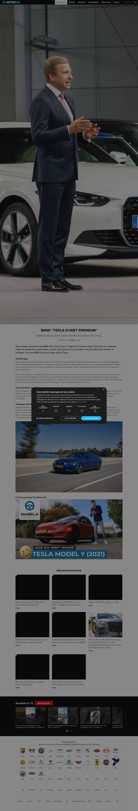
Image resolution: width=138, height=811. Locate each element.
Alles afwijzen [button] (70, 418)
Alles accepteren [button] (91, 418)
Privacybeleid (82, 402)
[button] (45, 418)
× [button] (103, 389)
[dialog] (69, 405)
